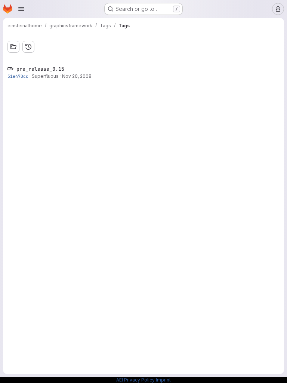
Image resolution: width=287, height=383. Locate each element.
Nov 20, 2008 (77, 76)
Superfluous (45, 76)
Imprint (163, 380)
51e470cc (17, 76)
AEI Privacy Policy (135, 380)
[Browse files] (13, 47)
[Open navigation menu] (21, 9)
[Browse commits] (28, 47)
